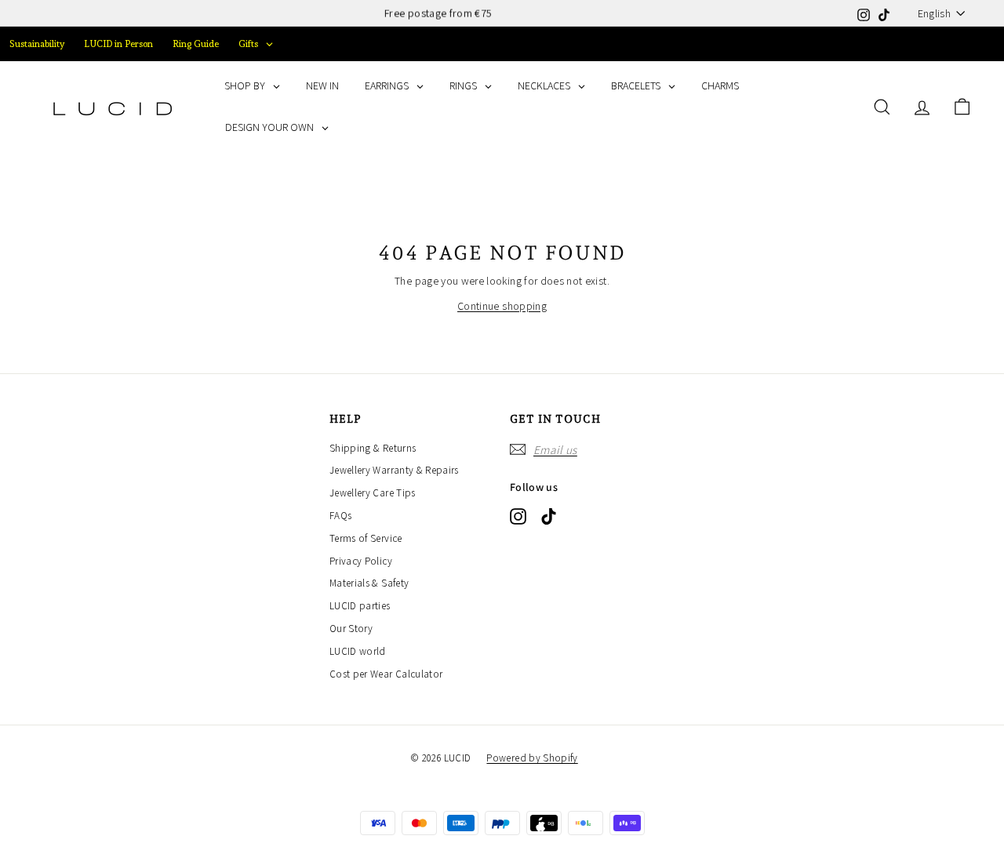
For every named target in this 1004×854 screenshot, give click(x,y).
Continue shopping (502, 306)
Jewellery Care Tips (372, 493)
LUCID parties (360, 605)
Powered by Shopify (531, 758)
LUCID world (357, 651)
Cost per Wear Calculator (385, 674)
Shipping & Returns (372, 448)
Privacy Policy (360, 561)
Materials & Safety (369, 583)
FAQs (340, 515)
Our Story (351, 628)
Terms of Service (365, 538)
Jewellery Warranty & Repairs (394, 470)
